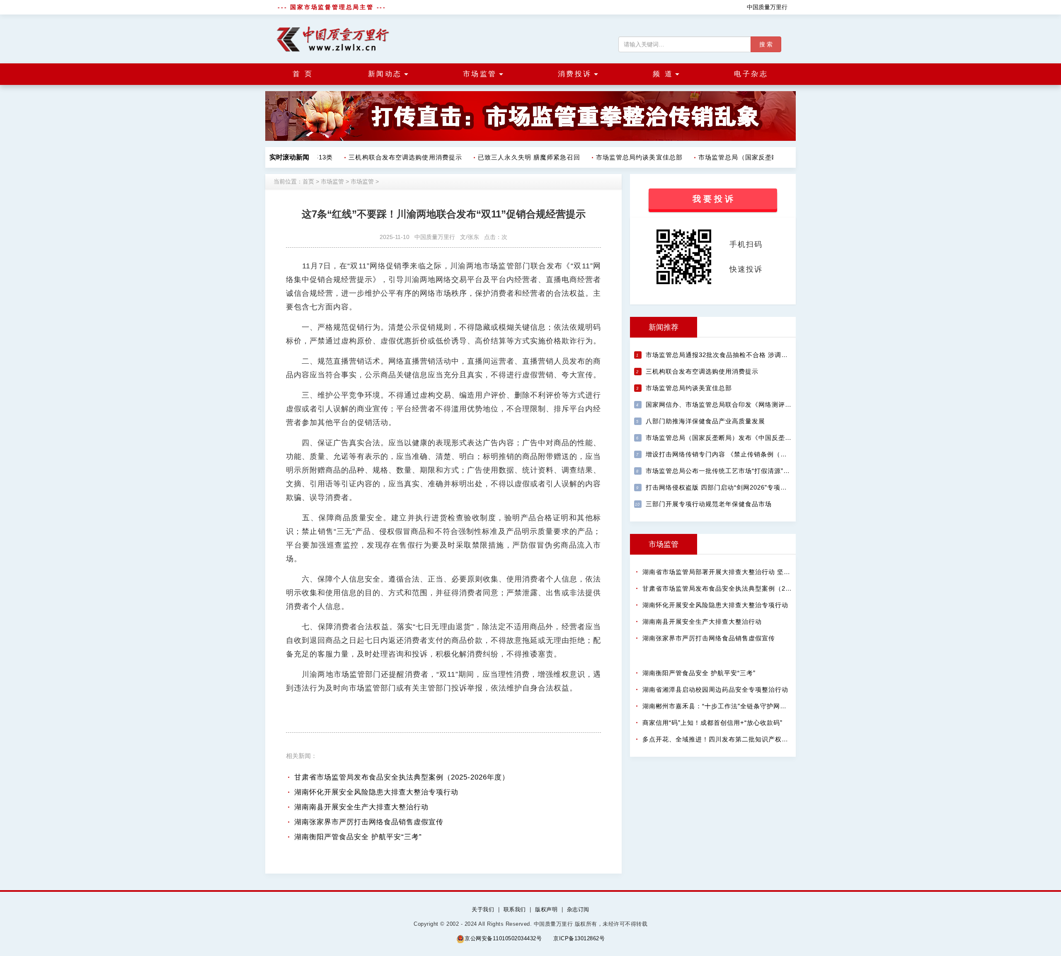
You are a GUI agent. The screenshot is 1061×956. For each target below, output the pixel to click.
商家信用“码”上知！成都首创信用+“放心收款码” (712, 722)
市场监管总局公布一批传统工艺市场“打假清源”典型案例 (728, 470)
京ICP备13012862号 (579, 938)
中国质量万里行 (767, 7)
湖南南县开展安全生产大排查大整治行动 (361, 807)
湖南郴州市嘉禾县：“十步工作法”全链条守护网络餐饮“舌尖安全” (736, 706)
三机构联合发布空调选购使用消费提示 (398, 157)
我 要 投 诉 (713, 198)
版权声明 (546, 909)
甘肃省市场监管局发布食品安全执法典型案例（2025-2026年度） (401, 777)
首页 (308, 181)
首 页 (303, 74)
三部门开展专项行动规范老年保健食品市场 (709, 503)
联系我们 (515, 909)
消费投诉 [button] (575, 74)
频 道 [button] (663, 74)
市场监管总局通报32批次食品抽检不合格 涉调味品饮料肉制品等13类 (747, 354)
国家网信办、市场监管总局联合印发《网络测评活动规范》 (732, 404)
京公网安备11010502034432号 (503, 938)
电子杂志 (751, 74)
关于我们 (483, 909)
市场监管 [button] (480, 74)
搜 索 (766, 44)
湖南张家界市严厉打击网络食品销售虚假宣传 (368, 822)
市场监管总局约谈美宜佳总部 (632, 157)
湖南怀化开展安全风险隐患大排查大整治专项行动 (376, 792)
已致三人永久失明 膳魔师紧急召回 (521, 157)
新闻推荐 (663, 327)
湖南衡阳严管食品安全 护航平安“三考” (358, 837)
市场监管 (332, 181)
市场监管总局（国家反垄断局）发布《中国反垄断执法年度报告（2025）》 (756, 437)
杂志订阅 (578, 909)
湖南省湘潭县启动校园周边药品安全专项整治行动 (715, 689)
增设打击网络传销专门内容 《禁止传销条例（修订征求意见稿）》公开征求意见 (763, 454)
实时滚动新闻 (289, 157)
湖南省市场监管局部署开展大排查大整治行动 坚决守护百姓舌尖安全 (742, 571)
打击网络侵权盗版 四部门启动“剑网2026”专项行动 (720, 487)
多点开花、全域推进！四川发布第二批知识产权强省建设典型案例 (738, 739)
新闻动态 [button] (385, 74)
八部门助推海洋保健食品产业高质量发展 (705, 421)
